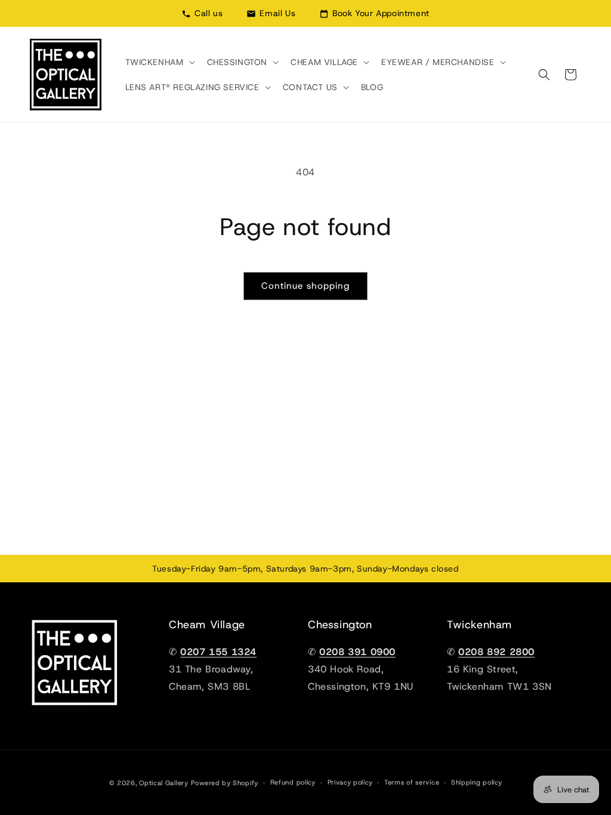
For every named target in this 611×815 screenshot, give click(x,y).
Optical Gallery (164, 783)
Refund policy (293, 782)
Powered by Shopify (224, 783)
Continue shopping (305, 286)
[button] (159, 62)
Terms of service (411, 782)
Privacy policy (350, 782)
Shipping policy (476, 782)
